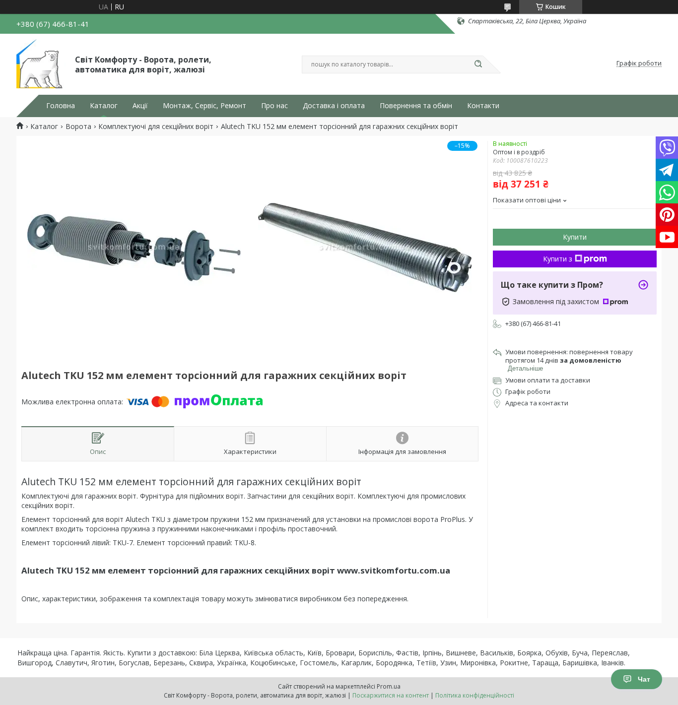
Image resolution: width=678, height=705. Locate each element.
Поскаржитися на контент (390, 695)
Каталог (104, 105)
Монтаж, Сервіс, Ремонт (204, 105)
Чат (644, 679)
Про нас (274, 105)
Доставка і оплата (334, 105)
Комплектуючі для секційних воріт (155, 126)
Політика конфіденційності (474, 695)
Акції (140, 105)
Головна (60, 105)
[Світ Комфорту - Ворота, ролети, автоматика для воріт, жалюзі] (41, 63)
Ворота (78, 126)
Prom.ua (389, 686)
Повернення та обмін (416, 105)
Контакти (483, 105)
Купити (575, 237)
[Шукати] (478, 64)
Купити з (557, 258)
